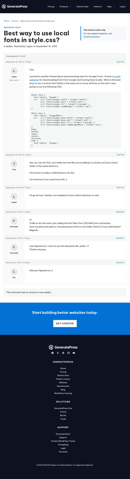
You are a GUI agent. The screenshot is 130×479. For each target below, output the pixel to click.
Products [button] (64, 6)
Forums (15, 21)
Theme (63, 412)
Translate (63, 452)
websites (34, 79)
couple (116, 76)
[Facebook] (52, 353)
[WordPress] (63, 353)
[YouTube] (73, 353)
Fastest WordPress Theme (63, 441)
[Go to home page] (14, 7)
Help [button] (109, 6)
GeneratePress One (63, 408)
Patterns (98, 6)
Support (63, 437)
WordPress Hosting (63, 393)
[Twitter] (57, 353)
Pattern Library (63, 379)
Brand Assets (63, 386)
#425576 (120, 263)
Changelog (63, 444)
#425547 (120, 238)
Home (6, 21)
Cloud (63, 419)
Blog (63, 389)
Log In (123, 6)
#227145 (120, 155)
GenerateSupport (92, 36)
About (63, 368)
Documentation (63, 434)
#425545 (120, 212)
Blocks (63, 415)
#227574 (120, 188)
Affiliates (63, 382)
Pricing (51, 6)
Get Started (65, 323)
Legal (63, 448)
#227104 (120, 62)
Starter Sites (82, 6)
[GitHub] (68, 353)
